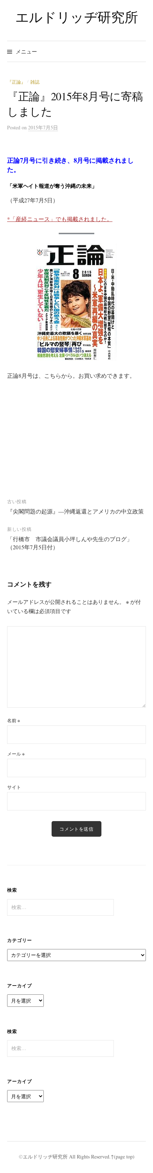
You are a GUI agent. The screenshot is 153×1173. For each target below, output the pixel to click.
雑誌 (34, 82)
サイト (14, 787)
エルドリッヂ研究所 (76, 17)
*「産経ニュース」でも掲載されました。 (59, 219)
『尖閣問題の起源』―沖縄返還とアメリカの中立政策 (75, 511)
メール (16, 754)
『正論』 (16, 82)
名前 (13, 720)
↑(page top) (122, 1156)
